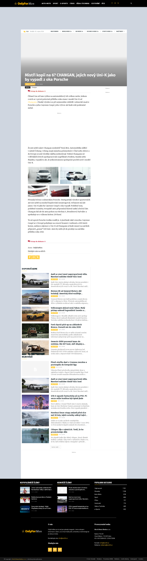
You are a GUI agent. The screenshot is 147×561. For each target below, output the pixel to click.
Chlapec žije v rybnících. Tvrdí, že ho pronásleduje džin (67, 430)
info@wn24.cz (63, 538)
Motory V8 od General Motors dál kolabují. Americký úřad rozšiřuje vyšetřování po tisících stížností (66, 292)
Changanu (32, 102)
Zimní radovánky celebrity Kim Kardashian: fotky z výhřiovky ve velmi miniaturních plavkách (41, 489)
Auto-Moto (30, 84)
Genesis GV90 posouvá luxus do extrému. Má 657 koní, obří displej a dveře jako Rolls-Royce (67, 342)
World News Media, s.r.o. (19, 559)
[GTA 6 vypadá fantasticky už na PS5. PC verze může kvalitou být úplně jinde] (35, 402)
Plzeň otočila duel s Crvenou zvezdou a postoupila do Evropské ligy (69, 363)
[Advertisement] (59, 129)
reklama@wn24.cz (106, 545)
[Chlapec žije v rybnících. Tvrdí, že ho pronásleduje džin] (35, 435)
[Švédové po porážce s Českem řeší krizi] (25, 499)
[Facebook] (112, 3)
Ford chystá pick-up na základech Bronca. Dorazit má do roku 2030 (66, 325)
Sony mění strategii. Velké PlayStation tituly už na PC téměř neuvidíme (41, 507)
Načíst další (55, 447)
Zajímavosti (54, 417)
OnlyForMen (37, 247)
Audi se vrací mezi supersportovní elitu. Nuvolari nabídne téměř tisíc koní (69, 275)
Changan (34, 87)
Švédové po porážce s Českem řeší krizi (41, 498)
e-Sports (54, 401)
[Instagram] (115, 3)
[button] (131, 3)
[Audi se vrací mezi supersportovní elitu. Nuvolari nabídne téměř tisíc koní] (35, 280)
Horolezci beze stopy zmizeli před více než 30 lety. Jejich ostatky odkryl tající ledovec (68, 413)
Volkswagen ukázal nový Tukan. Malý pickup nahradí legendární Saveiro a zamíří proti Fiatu (68, 309)
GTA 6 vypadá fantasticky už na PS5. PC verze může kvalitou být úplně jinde (69, 397)
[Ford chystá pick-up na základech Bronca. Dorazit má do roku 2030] (35, 330)
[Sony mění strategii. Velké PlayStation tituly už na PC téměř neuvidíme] (25, 509)
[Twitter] (118, 3)
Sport (53, 367)
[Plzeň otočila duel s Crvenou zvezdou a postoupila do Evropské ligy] (35, 368)
